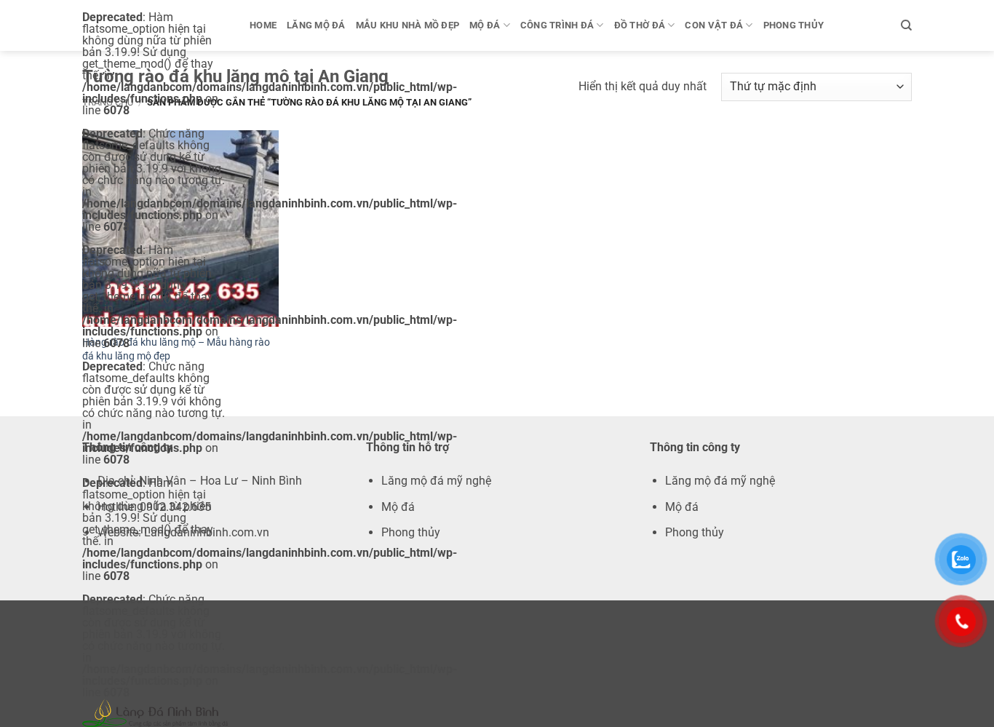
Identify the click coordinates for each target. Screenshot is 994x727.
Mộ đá (484, 25)
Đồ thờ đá (639, 25)
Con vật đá (714, 25)
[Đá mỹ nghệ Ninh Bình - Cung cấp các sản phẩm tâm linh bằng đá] (155, 713)
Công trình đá (557, 25)
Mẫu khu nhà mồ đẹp (408, 25)
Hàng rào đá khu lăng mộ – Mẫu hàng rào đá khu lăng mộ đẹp (176, 349)
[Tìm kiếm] (906, 25)
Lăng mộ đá (316, 25)
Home (263, 25)
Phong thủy (793, 25)
